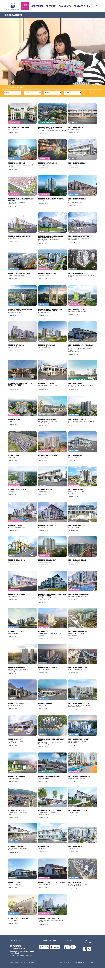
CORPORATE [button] (37, 6)
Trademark (91, 962)
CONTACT (78, 6)
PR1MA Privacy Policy (79, 962)
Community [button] (65, 6)
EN (85, 6)
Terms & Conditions (65, 962)
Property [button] (51, 6)
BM (88, 6)
